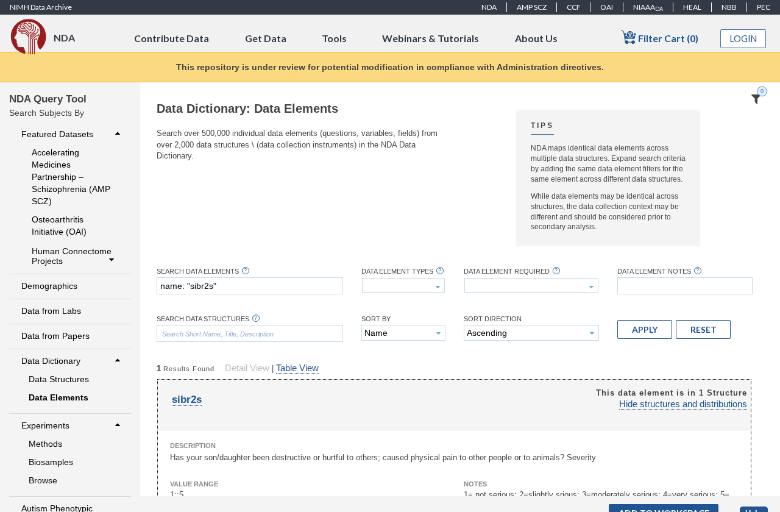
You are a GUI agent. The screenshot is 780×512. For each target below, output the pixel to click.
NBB (729, 7)
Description (193, 445)
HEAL (692, 7)
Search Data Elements (198, 271)
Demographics (49, 286)
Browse (43, 480)
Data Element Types (397, 271)
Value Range (194, 484)
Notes (475, 484)
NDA (489, 7)
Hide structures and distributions (683, 404)
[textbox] (250, 285)
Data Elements (58, 397)
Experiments (45, 425)
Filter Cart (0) (667, 38)
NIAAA (648, 7)
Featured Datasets (57, 134)
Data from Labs (51, 311)
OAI (606, 7)
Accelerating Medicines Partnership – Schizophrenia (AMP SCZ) (71, 177)
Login (743, 39)
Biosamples (51, 462)
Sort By (376, 319)
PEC (763, 7)
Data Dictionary (50, 361)
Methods (45, 444)
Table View (297, 368)
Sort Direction (493, 319)
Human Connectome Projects (72, 256)
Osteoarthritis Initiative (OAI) (59, 225)
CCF (574, 7)
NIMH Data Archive (41, 7)
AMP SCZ (532, 7)
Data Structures (59, 379)
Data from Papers (55, 336)
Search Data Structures (203, 319)
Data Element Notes (654, 271)
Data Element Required (507, 271)
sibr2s (187, 399)
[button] (644, 329)
